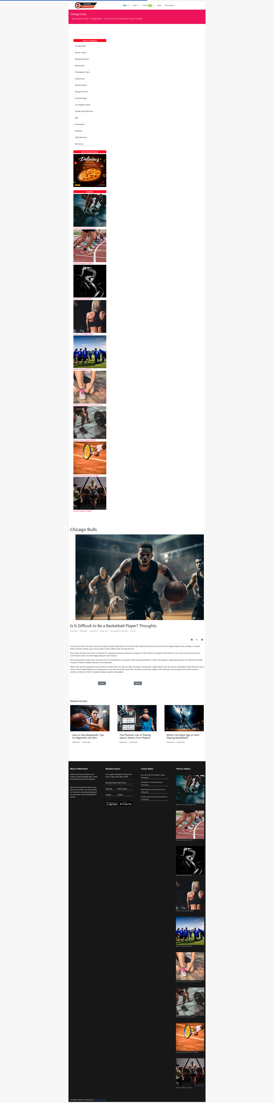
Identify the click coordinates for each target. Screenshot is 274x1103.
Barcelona (79, 144)
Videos (159, 5)
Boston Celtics (80, 52)
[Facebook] (192, 639)
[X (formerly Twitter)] (197, 639)
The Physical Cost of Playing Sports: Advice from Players (135, 736)
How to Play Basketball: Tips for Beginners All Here (88, 736)
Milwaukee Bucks (82, 59)
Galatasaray (80, 78)
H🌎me (125, 5)
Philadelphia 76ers (82, 72)
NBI (76, 118)
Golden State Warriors (84, 111)
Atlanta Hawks (81, 85)
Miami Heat (79, 65)
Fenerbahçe (80, 124)
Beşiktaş (78, 131)
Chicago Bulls (80, 46)
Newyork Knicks (81, 91)
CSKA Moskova (81, 137)
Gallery (147, 5)
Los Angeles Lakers (82, 105)
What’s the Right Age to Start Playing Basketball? (183, 736)
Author (135, 5)
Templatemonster (100, 1100)
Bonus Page (169, 5)
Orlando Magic (81, 98)
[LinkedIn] (202, 639)
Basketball (83, 631)
